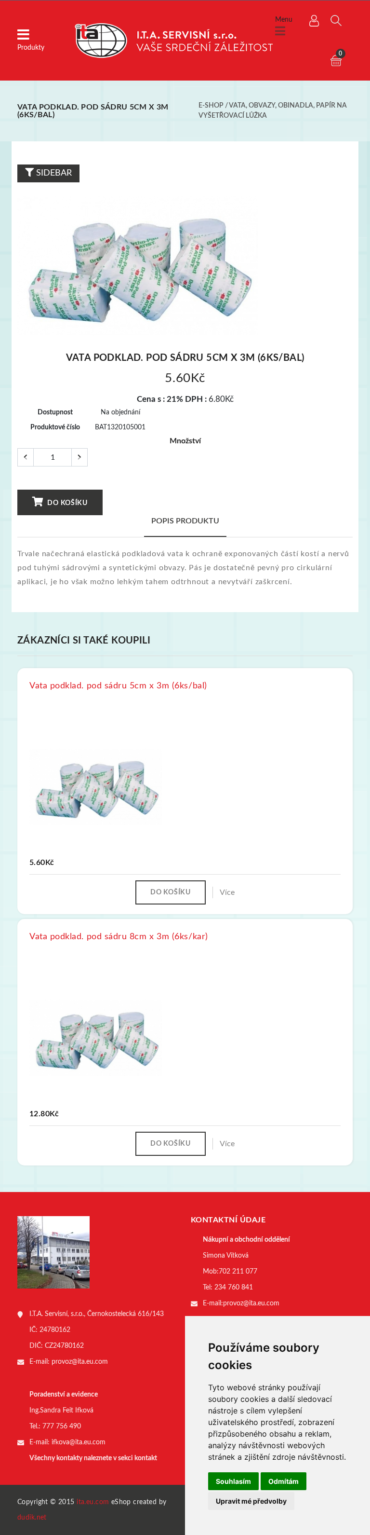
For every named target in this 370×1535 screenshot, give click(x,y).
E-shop (211, 105)
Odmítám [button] (283, 1481)
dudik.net (32, 1517)
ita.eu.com (93, 1502)
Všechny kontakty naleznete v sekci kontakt (93, 1458)
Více (227, 892)
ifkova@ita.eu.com (79, 1442)
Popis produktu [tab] (185, 521)
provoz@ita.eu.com (80, 1361)
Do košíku (67, 503)
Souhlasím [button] (233, 1481)
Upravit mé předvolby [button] (251, 1501)
